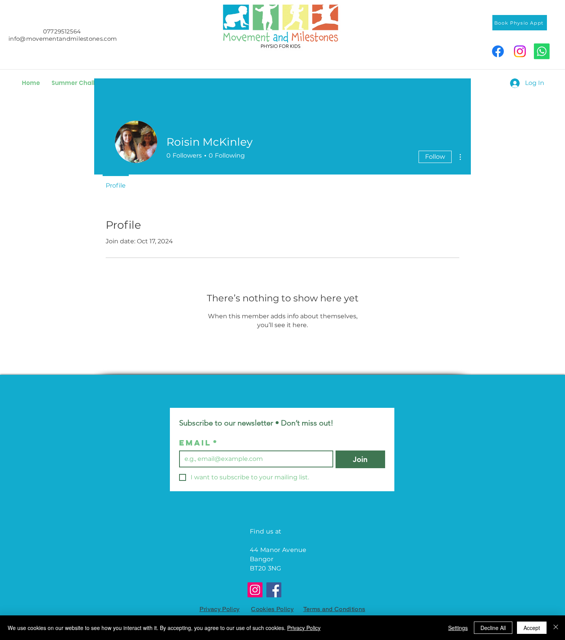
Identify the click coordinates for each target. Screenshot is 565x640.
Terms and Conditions (334, 609)
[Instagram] (520, 51)
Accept (531, 628)
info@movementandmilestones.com (62, 38)
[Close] (555, 628)
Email (198, 442)
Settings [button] (458, 628)
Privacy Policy (219, 609)
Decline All (493, 628)
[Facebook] (498, 51)
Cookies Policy (272, 609)
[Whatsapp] (542, 51)
